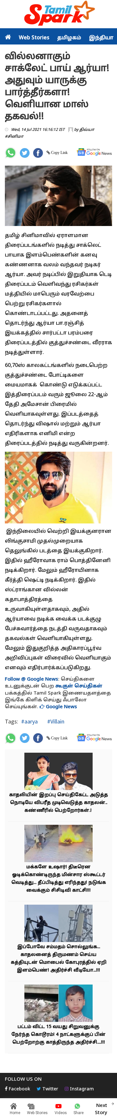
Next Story (101, 1109)
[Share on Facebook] (38, 153)
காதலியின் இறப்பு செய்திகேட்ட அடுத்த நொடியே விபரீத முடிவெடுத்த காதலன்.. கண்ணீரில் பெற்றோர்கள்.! (58, 802)
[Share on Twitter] (25, 153)
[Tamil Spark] (58, 14)
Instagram (81, 1089)
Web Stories (34, 38)
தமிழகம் (69, 38)
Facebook (18, 1089)
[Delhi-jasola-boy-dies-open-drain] (58, 1004)
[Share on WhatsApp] (10, 152)
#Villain (55, 721)
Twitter (49, 1089)
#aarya (29, 721)
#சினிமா (14, 136)
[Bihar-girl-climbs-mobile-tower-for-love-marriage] (58, 924)
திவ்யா (86, 130)
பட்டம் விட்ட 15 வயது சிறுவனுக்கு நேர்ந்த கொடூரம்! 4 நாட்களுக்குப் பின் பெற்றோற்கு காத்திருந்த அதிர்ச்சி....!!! (58, 1034)
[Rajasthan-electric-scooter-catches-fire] (58, 844)
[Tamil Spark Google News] (94, 152)
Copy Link (59, 153)
